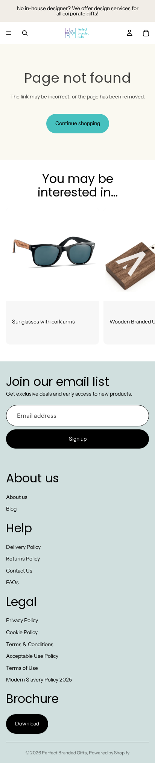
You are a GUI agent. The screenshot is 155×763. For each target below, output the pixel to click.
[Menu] (8, 33)
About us (16, 497)
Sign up (78, 438)
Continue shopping (77, 123)
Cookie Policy (22, 632)
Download (27, 724)
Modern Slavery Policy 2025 (39, 680)
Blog (11, 509)
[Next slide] (140, 276)
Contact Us (19, 570)
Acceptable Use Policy (32, 656)
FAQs (12, 582)
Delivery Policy (23, 547)
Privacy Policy (22, 620)
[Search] (25, 33)
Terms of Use (22, 668)
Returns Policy (23, 559)
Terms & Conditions (29, 644)
